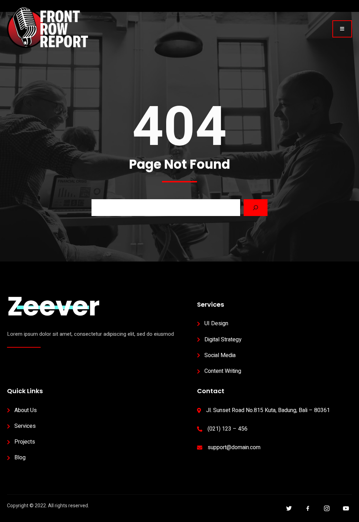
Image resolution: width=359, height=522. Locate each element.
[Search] (255, 207)
